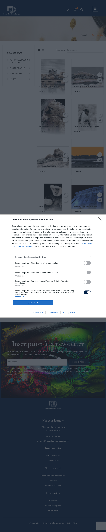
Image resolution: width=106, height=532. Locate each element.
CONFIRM (33, 303)
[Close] (100, 219)
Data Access (53, 312)
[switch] (87, 263)
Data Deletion (37, 312)
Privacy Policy (69, 312)
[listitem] (53, 257)
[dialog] (53, 266)
